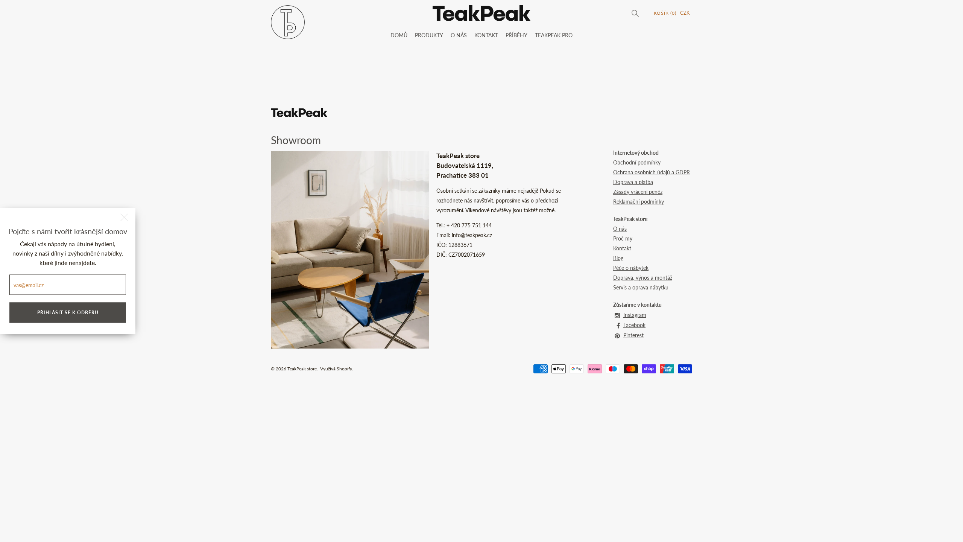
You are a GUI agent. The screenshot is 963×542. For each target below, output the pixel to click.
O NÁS (459, 35)
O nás (620, 228)
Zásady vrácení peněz (637, 192)
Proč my (622, 238)
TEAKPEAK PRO (554, 35)
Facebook (634, 325)
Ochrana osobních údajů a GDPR (651, 172)
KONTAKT (486, 35)
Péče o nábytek (631, 268)
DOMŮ (398, 35)
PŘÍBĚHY (516, 35)
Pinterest (633, 335)
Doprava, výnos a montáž (642, 277)
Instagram (634, 315)
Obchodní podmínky (637, 162)
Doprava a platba (633, 182)
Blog (618, 258)
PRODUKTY (429, 35)
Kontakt (622, 248)
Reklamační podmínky (638, 201)
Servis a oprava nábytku (640, 287)
